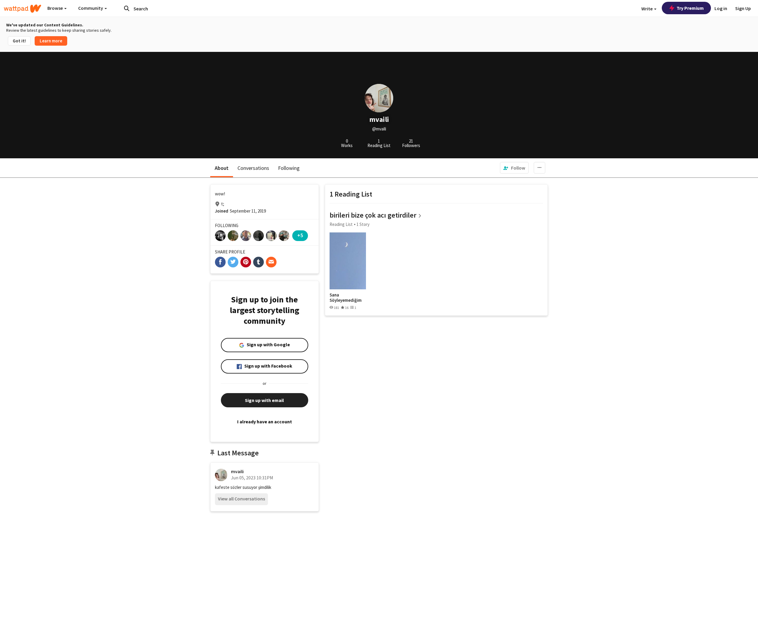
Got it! (19, 41)
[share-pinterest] (245, 262)
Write (647, 9)
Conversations (253, 168)
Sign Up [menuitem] (743, 8)
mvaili (237, 471)
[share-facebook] (220, 262)
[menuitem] (514, 168)
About (222, 168)
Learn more (51, 41)
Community (91, 8)
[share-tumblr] (258, 262)
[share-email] (271, 262)
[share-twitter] (233, 262)
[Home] (22, 9)
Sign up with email (264, 400)
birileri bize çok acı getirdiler (373, 215)
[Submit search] (126, 8)
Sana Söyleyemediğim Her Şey (346, 297)
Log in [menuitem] (720, 8)
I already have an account (264, 422)
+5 (300, 235)
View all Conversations (241, 499)
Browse (55, 8)
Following (289, 168)
